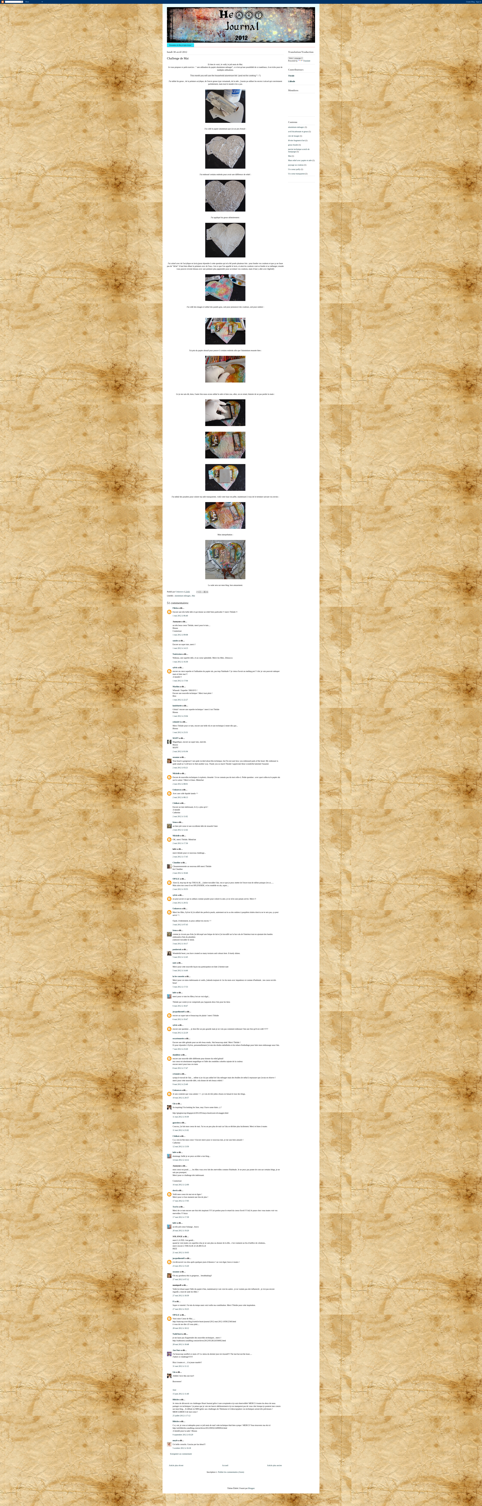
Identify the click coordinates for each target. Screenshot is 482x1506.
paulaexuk (177, 949)
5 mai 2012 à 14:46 (180, 970)
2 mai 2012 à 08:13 (180, 797)
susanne (176, 757)
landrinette (177, 706)
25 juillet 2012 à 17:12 (181, 1416)
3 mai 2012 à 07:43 (180, 924)
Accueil (225, 1465)
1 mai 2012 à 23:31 (180, 732)
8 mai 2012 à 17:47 (180, 1068)
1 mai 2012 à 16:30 (180, 662)
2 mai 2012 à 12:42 (180, 830)
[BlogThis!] (200, 592)
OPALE (176, 879)
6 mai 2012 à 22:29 (180, 1033)
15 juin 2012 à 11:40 (181, 1394)
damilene (176, 1055)
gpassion (176, 1123)
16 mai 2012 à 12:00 (181, 1185)
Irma (175, 822)
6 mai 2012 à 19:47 (180, 1019)
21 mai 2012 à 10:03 (181, 1252)
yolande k (177, 722)
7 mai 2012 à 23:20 (180, 1049)
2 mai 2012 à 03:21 (180, 768)
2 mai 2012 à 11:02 (180, 816)
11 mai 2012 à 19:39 (181, 1117)
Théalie (291, 76)
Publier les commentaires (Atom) (231, 1472)
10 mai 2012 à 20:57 (181, 1098)
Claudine (176, 863)
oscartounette (178, 1038)
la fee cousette (178, 976)
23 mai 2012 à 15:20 (181, 1266)
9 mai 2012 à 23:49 (180, 1084)
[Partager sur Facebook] (204, 592)
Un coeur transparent (296, 174)
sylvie (175, 667)
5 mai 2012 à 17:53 (180, 987)
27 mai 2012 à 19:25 (181, 1309)
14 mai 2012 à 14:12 (181, 1160)
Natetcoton (177, 654)
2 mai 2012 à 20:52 (180, 903)
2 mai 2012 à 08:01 (180, 784)
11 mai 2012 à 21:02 (181, 1130)
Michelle (176, 773)
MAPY (176, 738)
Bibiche (176, 1399)
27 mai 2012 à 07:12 (181, 1279)
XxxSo (175, 1207)
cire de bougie (293, 136)
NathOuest (177, 1334)
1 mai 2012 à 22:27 (180, 700)
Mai (193, 596)
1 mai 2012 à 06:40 (180, 616)
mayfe (175, 1440)
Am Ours (176, 1350)
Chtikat (176, 803)
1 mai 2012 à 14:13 (180, 648)
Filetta (175, 608)
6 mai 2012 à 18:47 (180, 1006)
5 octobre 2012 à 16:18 (182, 1448)
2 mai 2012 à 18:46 (180, 873)
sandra (175, 641)
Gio (174, 1104)
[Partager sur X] (202, 592)
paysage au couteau (296, 165)
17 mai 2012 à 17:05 (181, 1201)
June (174, 1390)
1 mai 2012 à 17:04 (180, 681)
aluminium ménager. (183, 596)
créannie (176, 1074)
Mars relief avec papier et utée (300, 160)
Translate (306, 61)
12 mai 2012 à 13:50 (181, 1146)
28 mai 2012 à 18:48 (181, 1344)
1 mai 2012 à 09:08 (180, 635)
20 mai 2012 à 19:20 (181, 1230)
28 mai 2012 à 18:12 (181, 1328)
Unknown (177, 790)
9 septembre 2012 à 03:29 (183, 1435)
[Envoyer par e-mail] (197, 592)
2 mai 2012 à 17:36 (180, 843)
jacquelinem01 (179, 1012)
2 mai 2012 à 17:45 (180, 857)
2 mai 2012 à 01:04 (180, 751)
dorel (175, 1190)
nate (174, 963)
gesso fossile (293, 145)
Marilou (176, 687)
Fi (173, 1301)
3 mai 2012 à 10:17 (180, 944)
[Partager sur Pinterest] (207, 592)
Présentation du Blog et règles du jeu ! (180, 45)
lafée (174, 992)
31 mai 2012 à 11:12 (181, 1366)
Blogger (251, 1488)
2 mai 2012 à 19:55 (180, 889)
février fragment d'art (296, 140)
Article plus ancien (274, 1465)
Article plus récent (176, 1465)
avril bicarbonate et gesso (298, 131)
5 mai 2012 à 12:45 (180, 957)
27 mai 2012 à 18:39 (181, 1295)
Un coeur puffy (294, 169)
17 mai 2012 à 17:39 (181, 1217)
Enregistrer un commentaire (181, 1454)
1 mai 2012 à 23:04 (180, 716)
